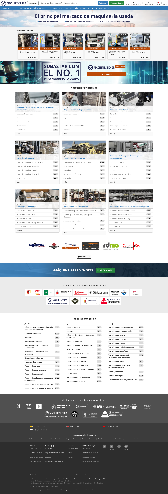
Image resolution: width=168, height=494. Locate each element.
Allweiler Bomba (136, 439)
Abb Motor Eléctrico (88, 439)
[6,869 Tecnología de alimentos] (37, 198)
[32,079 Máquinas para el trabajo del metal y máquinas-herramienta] (37, 102)
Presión (15, 8)
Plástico (94, 8)
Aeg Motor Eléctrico (72, 439)
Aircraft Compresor (121, 439)
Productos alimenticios (81, 8)
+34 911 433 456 (39, 427)
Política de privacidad (66, 490)
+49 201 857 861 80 (40, 430)
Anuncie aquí (85, 257)
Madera (4, 8)
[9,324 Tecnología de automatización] (131, 102)
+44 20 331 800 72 (76, 427)
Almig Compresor (32, 439)
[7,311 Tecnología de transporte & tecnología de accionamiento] (131, 150)
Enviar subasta (106, 74)
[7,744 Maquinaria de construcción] (84, 150)
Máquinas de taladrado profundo (52, 439)
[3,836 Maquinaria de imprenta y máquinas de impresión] (131, 198)
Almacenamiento (53, 8)
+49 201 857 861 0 (112, 427)
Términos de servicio (82, 490)
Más (108, 8)
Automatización (66, 8)
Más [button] (18, 134)
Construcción (24, 8)
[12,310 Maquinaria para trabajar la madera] (84, 102)
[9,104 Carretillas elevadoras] (37, 150)
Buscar (104, 3)
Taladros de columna (105, 439)
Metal (10, 8)
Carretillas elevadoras (38, 8)
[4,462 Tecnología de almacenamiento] (84, 198)
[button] (165, 3)
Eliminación (102, 8)
